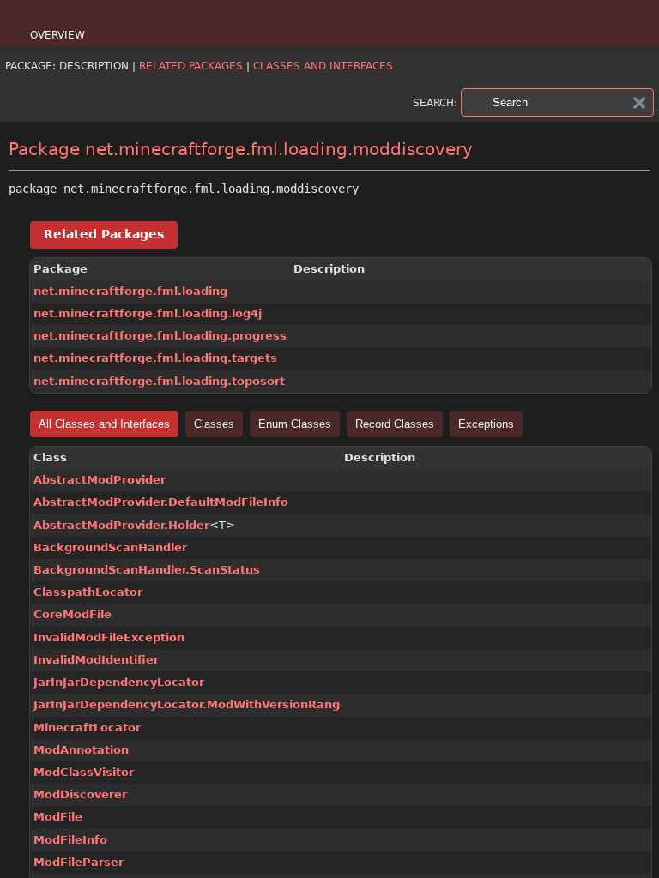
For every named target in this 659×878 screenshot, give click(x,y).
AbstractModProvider (99, 479)
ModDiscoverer (80, 794)
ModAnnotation (81, 749)
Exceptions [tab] (486, 424)
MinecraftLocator (87, 727)
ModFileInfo (70, 839)
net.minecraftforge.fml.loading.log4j (147, 313)
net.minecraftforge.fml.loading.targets (155, 358)
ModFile (57, 816)
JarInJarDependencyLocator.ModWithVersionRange (190, 704)
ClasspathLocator (87, 592)
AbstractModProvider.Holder (121, 525)
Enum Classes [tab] (294, 424)
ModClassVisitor (83, 772)
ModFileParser (78, 862)
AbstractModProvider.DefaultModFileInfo (160, 502)
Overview (57, 35)
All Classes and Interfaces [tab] (104, 424)
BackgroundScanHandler (110, 547)
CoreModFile (72, 614)
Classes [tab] (214, 424)
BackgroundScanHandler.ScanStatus (146, 569)
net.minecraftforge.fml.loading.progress (160, 335)
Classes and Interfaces (323, 66)
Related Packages (191, 66)
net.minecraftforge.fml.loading (130, 291)
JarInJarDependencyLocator (118, 682)
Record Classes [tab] (394, 424)
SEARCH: (435, 103)
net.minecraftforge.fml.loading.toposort (159, 381)
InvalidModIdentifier (96, 659)
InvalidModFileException (108, 637)
